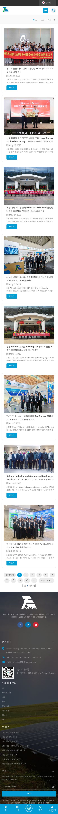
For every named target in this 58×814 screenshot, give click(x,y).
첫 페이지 (10, 574)
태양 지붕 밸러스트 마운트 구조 (14, 763)
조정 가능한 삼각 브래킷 (11, 759)
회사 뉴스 (51, 19)
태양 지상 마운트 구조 (10, 732)
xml (3, 719)
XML (47, 803)
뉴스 (42, 19)
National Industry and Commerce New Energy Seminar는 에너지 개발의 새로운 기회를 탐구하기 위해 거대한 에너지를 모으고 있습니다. (30, 478)
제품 (3, 697)
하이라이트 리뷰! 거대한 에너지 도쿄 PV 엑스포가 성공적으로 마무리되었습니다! (29, 545)
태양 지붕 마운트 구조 (10, 741)
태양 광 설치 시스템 (9, 737)
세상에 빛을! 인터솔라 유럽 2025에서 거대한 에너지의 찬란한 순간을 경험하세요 (29, 279)
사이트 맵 (5, 710)
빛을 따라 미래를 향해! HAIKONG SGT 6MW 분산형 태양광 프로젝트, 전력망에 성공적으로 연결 (29, 209)
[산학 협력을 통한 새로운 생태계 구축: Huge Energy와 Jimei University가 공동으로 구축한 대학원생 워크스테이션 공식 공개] (29, 116)
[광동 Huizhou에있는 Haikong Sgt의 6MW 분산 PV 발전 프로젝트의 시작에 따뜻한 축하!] (29, 325)
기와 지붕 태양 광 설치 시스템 (13, 750)
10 (27, 580)
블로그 (4, 715)
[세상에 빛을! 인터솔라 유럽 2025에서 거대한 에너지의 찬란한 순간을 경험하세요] (29, 255)
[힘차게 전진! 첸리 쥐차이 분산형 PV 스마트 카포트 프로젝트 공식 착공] (29, 47)
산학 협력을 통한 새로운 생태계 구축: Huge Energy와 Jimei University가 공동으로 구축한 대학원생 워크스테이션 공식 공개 (29, 140)
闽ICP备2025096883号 (19, 803)
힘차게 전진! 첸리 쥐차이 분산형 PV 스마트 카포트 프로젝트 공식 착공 (30, 70)
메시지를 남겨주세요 (29, 808)
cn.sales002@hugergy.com (24, 662)
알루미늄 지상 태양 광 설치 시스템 (15, 745)
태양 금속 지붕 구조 (9, 754)
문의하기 (5, 706)
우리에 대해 (6, 692)
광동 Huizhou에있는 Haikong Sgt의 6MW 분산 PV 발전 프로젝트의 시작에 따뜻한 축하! (29, 348)
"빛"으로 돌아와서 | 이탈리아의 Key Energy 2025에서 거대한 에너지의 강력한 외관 (29, 418)
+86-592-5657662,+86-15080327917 (26, 657)
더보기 (11, 87)
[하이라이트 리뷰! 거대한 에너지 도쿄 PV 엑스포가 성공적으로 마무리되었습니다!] (29, 523)
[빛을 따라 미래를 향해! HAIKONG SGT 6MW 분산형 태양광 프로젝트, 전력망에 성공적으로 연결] (29, 186)
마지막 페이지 (46, 580)
